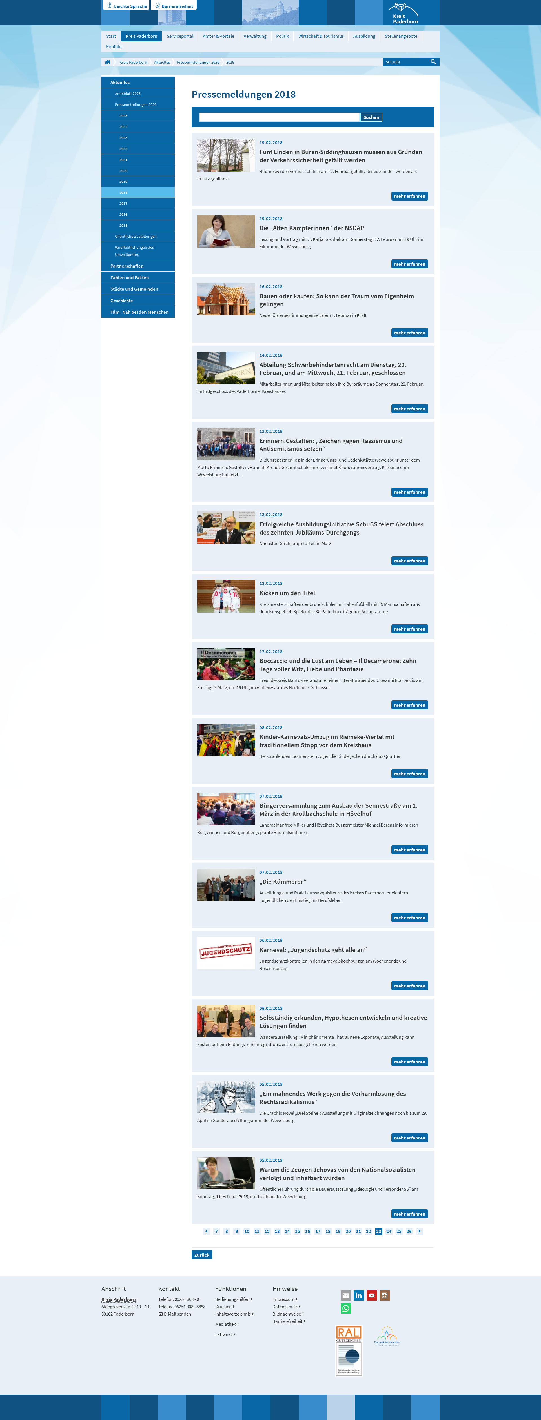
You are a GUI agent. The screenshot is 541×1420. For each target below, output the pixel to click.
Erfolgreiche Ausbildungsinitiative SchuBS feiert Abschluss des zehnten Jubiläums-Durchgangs (342, 528)
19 (338, 1231)
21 (358, 1231)
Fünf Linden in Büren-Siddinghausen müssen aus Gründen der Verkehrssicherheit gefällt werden (341, 156)
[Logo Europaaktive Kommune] (387, 1336)
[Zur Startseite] (411, 12)
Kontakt (114, 46)
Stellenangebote (401, 36)
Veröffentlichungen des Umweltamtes (134, 251)
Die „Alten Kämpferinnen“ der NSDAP (312, 228)
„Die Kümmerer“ (283, 881)
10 (246, 1231)
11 (257, 1231)
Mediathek (225, 1324)
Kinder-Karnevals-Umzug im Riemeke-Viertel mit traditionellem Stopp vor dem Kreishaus (327, 741)
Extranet (223, 1334)
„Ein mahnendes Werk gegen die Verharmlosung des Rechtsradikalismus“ (333, 1097)
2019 (123, 181)
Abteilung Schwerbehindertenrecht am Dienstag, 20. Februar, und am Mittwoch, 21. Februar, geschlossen (333, 368)
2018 (230, 62)
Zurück (201, 1255)
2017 (123, 203)
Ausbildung (364, 36)
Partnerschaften (127, 266)
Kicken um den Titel (287, 593)
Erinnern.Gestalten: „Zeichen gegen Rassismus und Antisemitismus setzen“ (331, 445)
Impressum (283, 1299)
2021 (123, 159)
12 (267, 1231)
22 (368, 1231)
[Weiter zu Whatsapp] (387, 1308)
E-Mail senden (177, 1314)
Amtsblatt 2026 (128, 93)
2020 (123, 170)
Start (111, 36)
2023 (123, 137)
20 (348, 1231)
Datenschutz (284, 1306)
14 (287, 1231)
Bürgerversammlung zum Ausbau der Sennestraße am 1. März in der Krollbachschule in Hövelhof (339, 809)
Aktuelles (162, 62)
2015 (123, 225)
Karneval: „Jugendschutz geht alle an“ (313, 949)
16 (307, 1231)
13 (277, 1231)
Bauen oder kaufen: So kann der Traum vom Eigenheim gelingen (337, 300)
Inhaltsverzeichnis (233, 1314)
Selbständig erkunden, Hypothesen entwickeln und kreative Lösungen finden (343, 1021)
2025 (123, 115)
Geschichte (121, 300)
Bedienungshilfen (232, 1299)
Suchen (371, 117)
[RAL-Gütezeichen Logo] (349, 1351)
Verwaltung (255, 36)
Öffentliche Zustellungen (136, 236)
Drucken (223, 1306)
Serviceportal (180, 36)
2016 (123, 214)
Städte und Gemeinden (134, 289)
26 (409, 1231)
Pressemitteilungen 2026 (198, 62)
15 (297, 1231)
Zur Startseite (107, 62)
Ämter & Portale (218, 36)
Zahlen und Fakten (129, 277)
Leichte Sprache (130, 6)
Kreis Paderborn (141, 36)
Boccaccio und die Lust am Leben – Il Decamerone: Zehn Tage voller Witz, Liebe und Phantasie (338, 664)
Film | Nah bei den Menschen (139, 312)
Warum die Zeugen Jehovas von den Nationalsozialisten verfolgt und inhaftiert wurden (338, 1173)
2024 (123, 126)
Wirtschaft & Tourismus (321, 36)
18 (328, 1231)
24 (388, 1231)
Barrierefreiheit (177, 6)
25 (399, 1231)
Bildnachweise (286, 1314)
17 (317, 1231)
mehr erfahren (409, 196)
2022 (123, 148)
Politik (282, 36)
